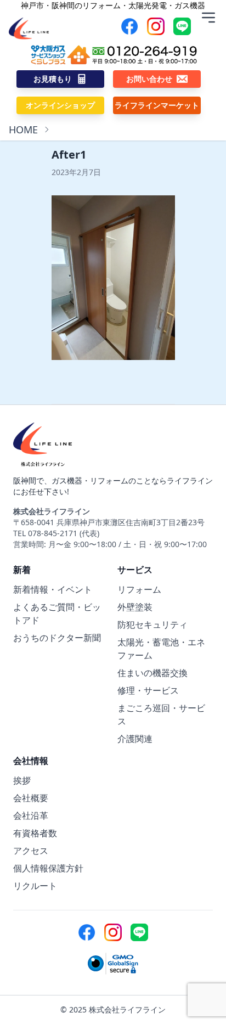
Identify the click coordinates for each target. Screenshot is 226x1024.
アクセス (30, 851)
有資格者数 (35, 833)
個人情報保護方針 (48, 868)
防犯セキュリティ (152, 624)
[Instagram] (156, 26)
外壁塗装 (134, 607)
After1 (69, 154)
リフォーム (139, 589)
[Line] (182, 26)
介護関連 (134, 739)
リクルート (35, 886)
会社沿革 (30, 815)
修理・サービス (148, 690)
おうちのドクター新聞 (57, 638)
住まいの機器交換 (152, 673)
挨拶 (22, 780)
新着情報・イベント (52, 589)
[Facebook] (129, 26)
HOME (23, 129)
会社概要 (30, 798)
